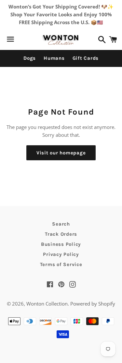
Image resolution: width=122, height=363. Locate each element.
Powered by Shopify (92, 303)
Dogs (29, 58)
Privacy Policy (61, 254)
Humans (54, 58)
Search (61, 224)
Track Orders (61, 234)
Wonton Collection (47, 303)
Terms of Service (61, 264)
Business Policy (61, 244)
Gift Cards (86, 58)
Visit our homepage (61, 153)
